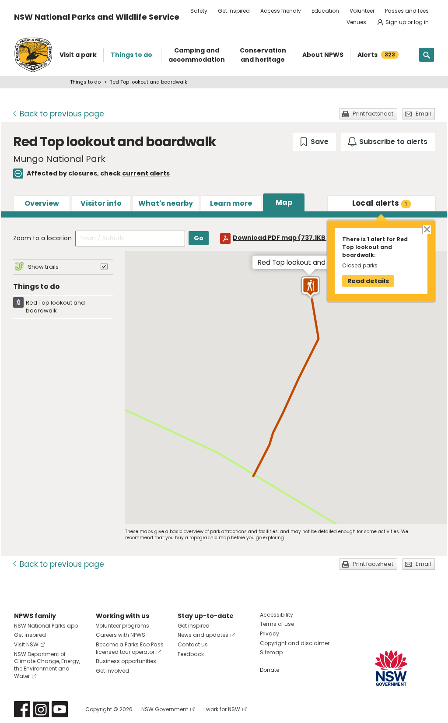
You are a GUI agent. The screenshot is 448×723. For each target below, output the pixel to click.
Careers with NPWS (120, 635)
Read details (368, 281)
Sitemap (271, 652)
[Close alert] (426, 229)
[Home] (33, 55)
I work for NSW (221, 709)
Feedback (191, 654)
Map (284, 202)
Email (423, 113)
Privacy (269, 633)
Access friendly (280, 10)
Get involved (112, 670)
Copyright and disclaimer (294, 643)
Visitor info (101, 203)
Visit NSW (26, 644)
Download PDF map (287, 237)
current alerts (146, 173)
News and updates (203, 635)
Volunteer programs (122, 625)
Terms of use (277, 624)
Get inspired (234, 10)
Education (325, 10)
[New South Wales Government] (391, 668)
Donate (269, 670)
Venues (356, 22)
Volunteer (362, 10)
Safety (198, 10)
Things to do (85, 81)
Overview (41, 203)
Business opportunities (126, 661)
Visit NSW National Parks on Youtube (60, 709)
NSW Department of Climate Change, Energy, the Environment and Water (47, 665)
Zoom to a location (42, 238)
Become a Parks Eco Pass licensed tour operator (130, 648)
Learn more (231, 203)
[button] (310, 287)
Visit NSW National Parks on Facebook (22, 709)
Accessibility (276, 614)
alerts (379, 203)
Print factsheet (373, 113)
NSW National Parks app (46, 625)
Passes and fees (407, 10)
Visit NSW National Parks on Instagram (41, 709)
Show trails (43, 267)
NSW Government (164, 709)
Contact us (193, 644)
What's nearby (165, 203)
